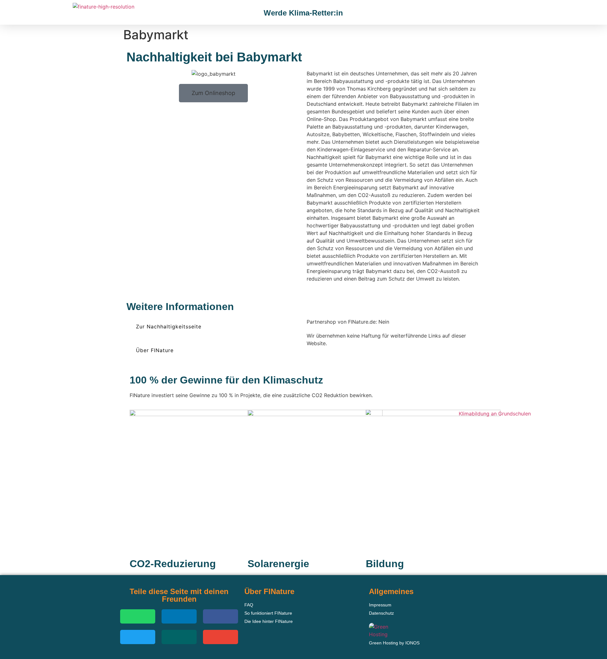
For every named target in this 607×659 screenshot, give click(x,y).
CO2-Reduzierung (173, 563)
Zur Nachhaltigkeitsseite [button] (168, 326)
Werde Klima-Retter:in (303, 13)
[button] (505, 13)
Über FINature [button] (155, 350)
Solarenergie (278, 563)
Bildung (385, 563)
